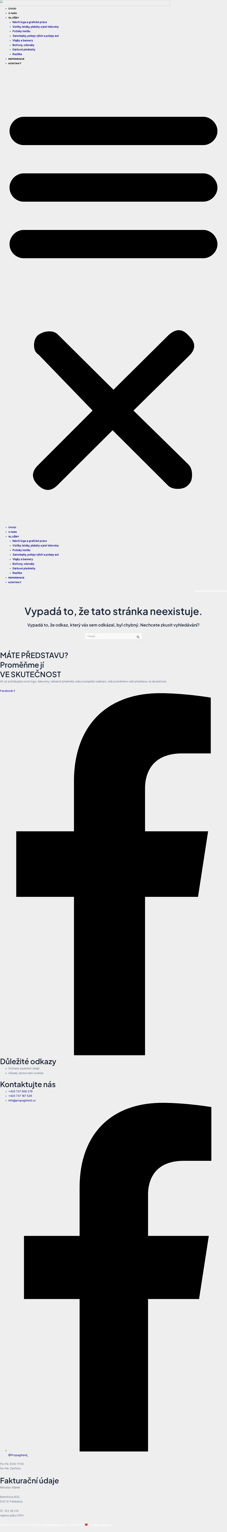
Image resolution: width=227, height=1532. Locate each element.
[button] (113, 297)
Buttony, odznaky (23, 45)
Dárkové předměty (24, 49)
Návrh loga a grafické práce (30, 22)
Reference (16, 59)
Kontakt (14, 63)
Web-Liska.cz (102, 1524)
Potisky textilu (21, 31)
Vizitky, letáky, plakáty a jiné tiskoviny (36, 26)
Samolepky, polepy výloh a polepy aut (36, 35)
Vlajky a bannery (23, 40)
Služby (13, 17)
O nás (12, 13)
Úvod (12, 8)
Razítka (17, 54)
